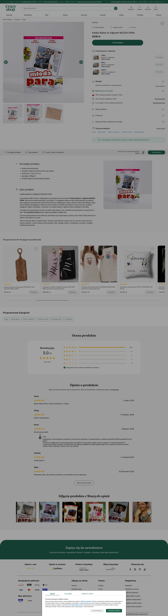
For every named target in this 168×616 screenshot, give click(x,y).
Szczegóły (68, 594)
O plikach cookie (87, 594)
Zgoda (52, 594)
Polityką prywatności (86, 601)
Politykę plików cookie (77, 605)
